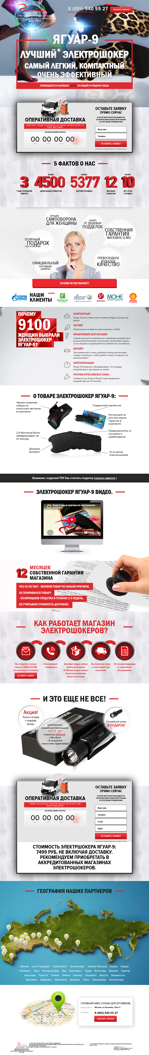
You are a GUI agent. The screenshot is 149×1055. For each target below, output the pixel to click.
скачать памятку (105, 478)
